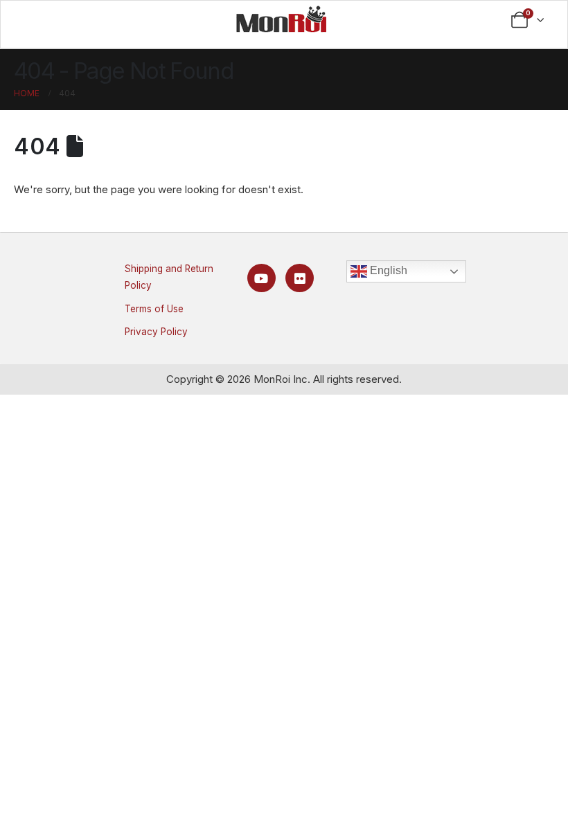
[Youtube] (261, 278)
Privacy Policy (156, 331)
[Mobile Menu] (39, 20)
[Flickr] (299, 278)
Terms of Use (154, 308)
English (387, 270)
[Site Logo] (281, 19)
